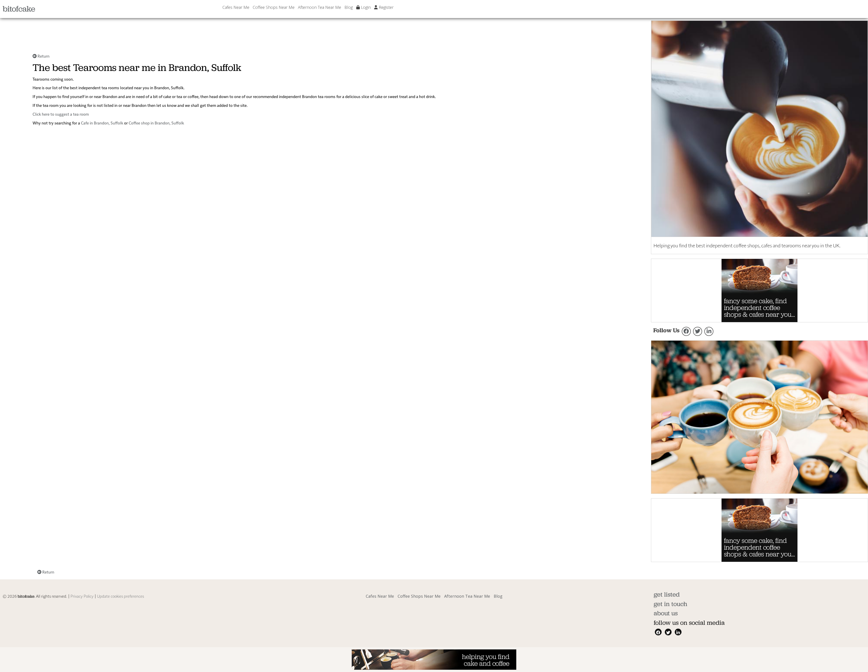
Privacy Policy (82, 596)
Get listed (667, 594)
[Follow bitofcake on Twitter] (697, 331)
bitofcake (19, 8)
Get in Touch (670, 604)
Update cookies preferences (120, 596)
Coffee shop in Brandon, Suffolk (156, 122)
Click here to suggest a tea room (61, 114)
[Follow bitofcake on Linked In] (708, 331)
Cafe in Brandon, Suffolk (102, 122)
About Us (666, 613)
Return (43, 56)
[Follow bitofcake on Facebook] (686, 331)
